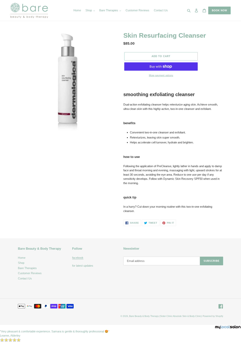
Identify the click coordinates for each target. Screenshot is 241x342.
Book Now (219, 10)
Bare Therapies (27, 268)
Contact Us (25, 278)
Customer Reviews (30, 273)
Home (21, 257)
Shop (21, 262)
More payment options (161, 75)
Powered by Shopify (213, 316)
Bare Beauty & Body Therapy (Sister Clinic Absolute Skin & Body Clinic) (165, 316)
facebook (77, 257)
